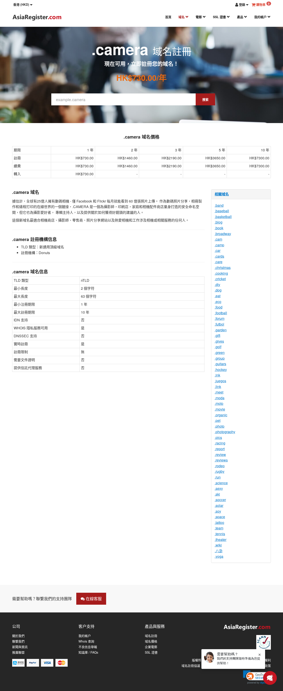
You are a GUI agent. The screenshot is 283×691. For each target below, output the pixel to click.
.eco (218, 301)
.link (218, 386)
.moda (219, 397)
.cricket (220, 278)
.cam (218, 239)
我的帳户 (261, 17)
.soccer (220, 499)
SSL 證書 (220, 17)
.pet (217, 420)
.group (220, 358)
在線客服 (93, 598)
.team (219, 528)
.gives (219, 341)
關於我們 (18, 636)
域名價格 (151, 641)
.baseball (222, 210)
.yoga (219, 556)
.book (219, 227)
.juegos (220, 380)
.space (220, 516)
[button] (23, 4)
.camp (219, 244)
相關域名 (222, 194)
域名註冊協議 (191, 665)
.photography (225, 431)
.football (221, 312)
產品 (240, 17)
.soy (218, 511)
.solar (219, 505)
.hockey (221, 369)
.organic (221, 414)
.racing (220, 443)
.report (220, 448)
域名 (181, 17)
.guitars (220, 363)
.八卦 (219, 550)
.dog (218, 290)
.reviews (221, 460)
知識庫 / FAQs (88, 652)
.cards (219, 256)
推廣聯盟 (18, 652)
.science (221, 482)
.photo (219, 426)
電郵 (199, 17)
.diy (217, 284)
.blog (218, 222)
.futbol (219, 324)
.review (220, 454)
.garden (221, 329)
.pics (218, 437)
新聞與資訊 (20, 647)
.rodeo (220, 465)
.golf (218, 346)
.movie (220, 409)
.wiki (218, 545)
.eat (217, 295)
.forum (219, 318)
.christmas (223, 267)
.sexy (219, 488)
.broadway (223, 233)
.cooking (221, 273)
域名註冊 (151, 636)
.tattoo (219, 522)
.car (217, 250)
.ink (217, 375)
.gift (217, 335)
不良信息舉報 (87, 647)
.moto (219, 403)
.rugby (219, 471)
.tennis (220, 533)
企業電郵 (151, 647)
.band (219, 205)
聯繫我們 (18, 641)
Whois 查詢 (86, 641)
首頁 (168, 17)
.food (218, 307)
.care (218, 261)
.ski (217, 494)
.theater (220, 539)
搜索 (205, 99)
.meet (219, 392)
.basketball (223, 216)
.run (218, 477)
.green (220, 352)
